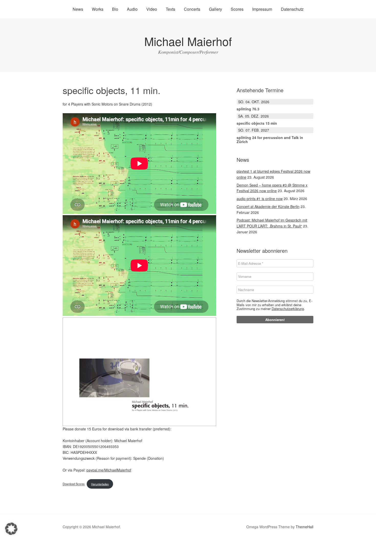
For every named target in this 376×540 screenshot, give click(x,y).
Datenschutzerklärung (288, 308)
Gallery (215, 9)
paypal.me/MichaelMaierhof (108, 470)
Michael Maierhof (188, 41)
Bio (115, 9)
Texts (170, 9)
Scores (237, 9)
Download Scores (74, 484)
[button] (11, 529)
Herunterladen (100, 484)
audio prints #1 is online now (260, 198)
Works (97, 9)
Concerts (192, 9)
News (78, 9)
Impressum (262, 9)
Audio (132, 9)
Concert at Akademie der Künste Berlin (268, 206)
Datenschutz (292, 9)
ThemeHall (304, 526)
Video (151, 9)
